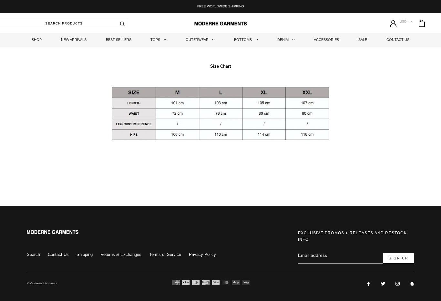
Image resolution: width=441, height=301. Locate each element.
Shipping (85, 254)
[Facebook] (368, 283)
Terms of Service (165, 254)
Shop (37, 40)
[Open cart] (422, 23)
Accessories (326, 40)
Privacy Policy (202, 254)
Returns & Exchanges (120, 254)
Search (33, 254)
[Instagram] (397, 283)
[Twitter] (383, 283)
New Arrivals (74, 40)
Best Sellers (118, 40)
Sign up (398, 258)
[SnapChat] (412, 283)
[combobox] (64, 23)
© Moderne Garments (42, 283)
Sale (362, 40)
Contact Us (397, 40)
